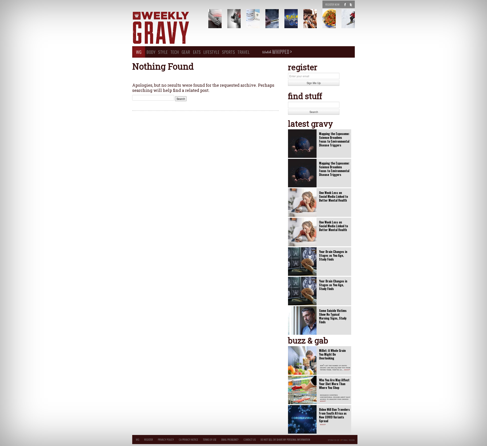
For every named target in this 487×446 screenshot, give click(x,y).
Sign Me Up (314, 83)
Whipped (277, 52)
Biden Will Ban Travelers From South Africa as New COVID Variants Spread (334, 415)
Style (163, 52)
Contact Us (250, 439)
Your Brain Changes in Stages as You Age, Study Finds (333, 255)
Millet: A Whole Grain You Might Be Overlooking (332, 354)
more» (347, 369)
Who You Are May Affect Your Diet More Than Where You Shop (334, 384)
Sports (228, 52)
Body (150, 52)
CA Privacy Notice (188, 439)
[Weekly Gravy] (167, 28)
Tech (174, 52)
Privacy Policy (166, 439)
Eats (197, 52)
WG (138, 52)
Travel (243, 52)
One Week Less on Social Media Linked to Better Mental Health (333, 196)
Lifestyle (211, 52)
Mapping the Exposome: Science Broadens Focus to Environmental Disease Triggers (334, 139)
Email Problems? (230, 439)
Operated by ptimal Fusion (341, 439)
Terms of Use (209, 439)
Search (314, 112)
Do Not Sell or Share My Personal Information (285, 439)
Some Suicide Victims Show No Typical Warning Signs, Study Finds (333, 316)
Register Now (332, 4)
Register (148, 439)
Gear (186, 52)
